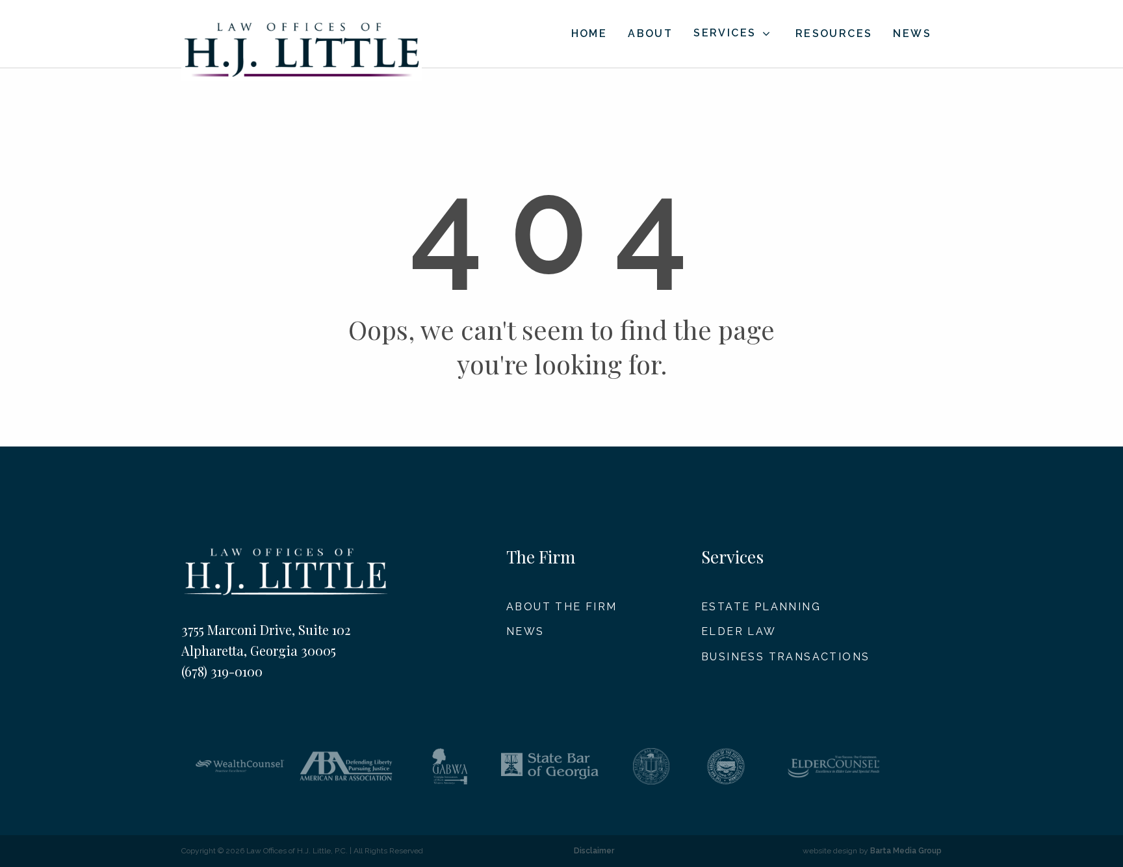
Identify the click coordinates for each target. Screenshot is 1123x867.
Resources (834, 33)
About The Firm (561, 607)
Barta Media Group (906, 850)
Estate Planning (761, 607)
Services (724, 33)
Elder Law (739, 631)
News (912, 33)
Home (589, 33)
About (650, 33)
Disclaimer (594, 850)
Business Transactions (785, 657)
